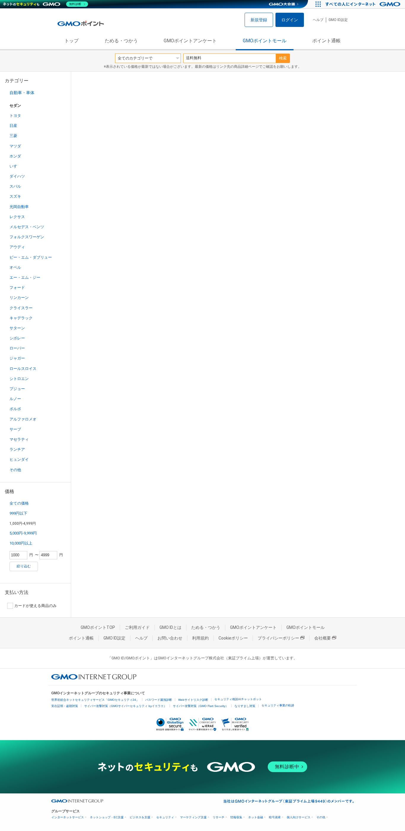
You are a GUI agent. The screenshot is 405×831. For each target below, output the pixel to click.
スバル (15, 186)
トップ (71, 41)
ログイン (289, 19)
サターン (17, 328)
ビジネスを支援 (140, 817)
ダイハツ (17, 176)
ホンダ (15, 156)
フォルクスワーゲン (26, 237)
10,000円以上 (20, 543)
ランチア (17, 449)
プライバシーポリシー (278, 638)
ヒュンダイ (19, 459)
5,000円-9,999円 (23, 533)
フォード (17, 287)
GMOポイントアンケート (190, 41)
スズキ (15, 196)
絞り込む (24, 566)
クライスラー (21, 308)
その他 (15, 470)
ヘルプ (318, 20)
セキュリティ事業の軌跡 (278, 705)
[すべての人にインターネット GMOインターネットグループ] (363, 4)
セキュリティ (165, 817)
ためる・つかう (121, 41)
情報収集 (236, 817)
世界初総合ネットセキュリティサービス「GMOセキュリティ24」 (95, 699)
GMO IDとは (170, 627)
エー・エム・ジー (24, 277)
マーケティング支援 (193, 817)
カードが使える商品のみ (35, 605)
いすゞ (15, 166)
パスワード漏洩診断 (158, 699)
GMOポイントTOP (98, 627)
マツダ (15, 146)
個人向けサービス (298, 817)
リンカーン (19, 297)
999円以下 (18, 513)
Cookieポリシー (233, 638)
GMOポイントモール (264, 41)
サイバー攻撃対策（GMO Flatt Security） (200, 706)
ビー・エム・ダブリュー (30, 257)
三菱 (13, 135)
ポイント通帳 (326, 41)
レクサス (17, 217)
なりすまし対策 (245, 706)
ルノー (15, 399)
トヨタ (15, 115)
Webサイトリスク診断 (193, 699)
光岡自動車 (19, 206)
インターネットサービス (67, 817)
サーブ (15, 429)
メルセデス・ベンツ (26, 227)
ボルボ (15, 409)
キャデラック (21, 318)
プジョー (17, 388)
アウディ (17, 247)
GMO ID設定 (338, 20)
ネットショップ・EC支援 (107, 817)
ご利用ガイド (137, 627)
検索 (283, 58)
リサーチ (218, 817)
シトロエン (19, 378)
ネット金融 (255, 817)
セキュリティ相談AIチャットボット (238, 699)
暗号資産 (275, 817)
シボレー (17, 338)
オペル (15, 267)
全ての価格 (19, 503)
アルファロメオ (22, 419)
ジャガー (17, 358)
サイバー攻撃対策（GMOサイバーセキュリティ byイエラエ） (125, 706)
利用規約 (200, 638)
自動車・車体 (21, 92)
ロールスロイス (22, 368)
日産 (13, 125)
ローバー (17, 348)
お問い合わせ (169, 638)
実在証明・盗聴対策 (64, 706)
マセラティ (19, 439)
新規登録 (259, 19)
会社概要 (322, 638)
